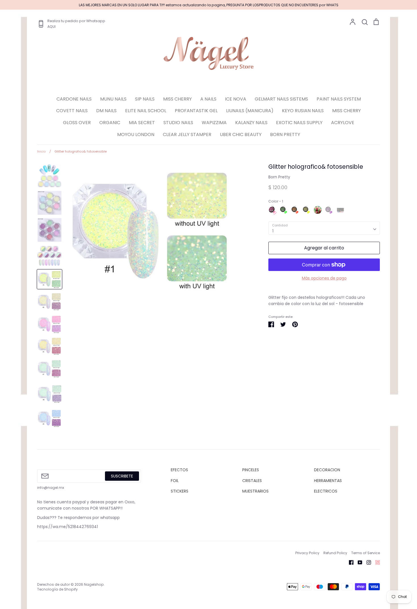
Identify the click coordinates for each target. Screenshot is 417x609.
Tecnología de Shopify (57, 589)
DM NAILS (106, 110)
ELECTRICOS (325, 491)
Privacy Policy (307, 552)
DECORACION (327, 470)
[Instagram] (366, 562)
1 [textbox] (272, 231)
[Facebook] (349, 562)
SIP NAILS (145, 99)
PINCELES (250, 470)
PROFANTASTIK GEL (196, 110)
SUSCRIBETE (122, 476)
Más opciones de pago (324, 278)
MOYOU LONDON (135, 134)
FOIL (175, 480)
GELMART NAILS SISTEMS (281, 99)
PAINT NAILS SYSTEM (339, 99)
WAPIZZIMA (214, 122)
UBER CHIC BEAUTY (241, 134)
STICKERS (179, 491)
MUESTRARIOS (255, 491)
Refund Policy (335, 552)
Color (275, 201)
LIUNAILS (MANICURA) (249, 110)
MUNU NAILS (113, 99)
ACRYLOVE (342, 122)
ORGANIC (109, 122)
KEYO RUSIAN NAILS (303, 110)
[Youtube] (357, 562)
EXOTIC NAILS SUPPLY (299, 122)
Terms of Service (365, 552)
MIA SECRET (142, 122)
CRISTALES (252, 480)
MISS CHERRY (177, 99)
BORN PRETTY (285, 134)
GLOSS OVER (77, 122)
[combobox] (324, 228)
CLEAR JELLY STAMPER (187, 134)
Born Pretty (279, 177)
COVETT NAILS (72, 110)
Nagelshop (94, 584)
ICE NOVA (235, 99)
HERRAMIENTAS (328, 480)
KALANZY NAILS (251, 122)
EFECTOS (179, 470)
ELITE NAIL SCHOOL (145, 110)
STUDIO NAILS (178, 122)
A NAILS (208, 99)
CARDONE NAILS (74, 99)
